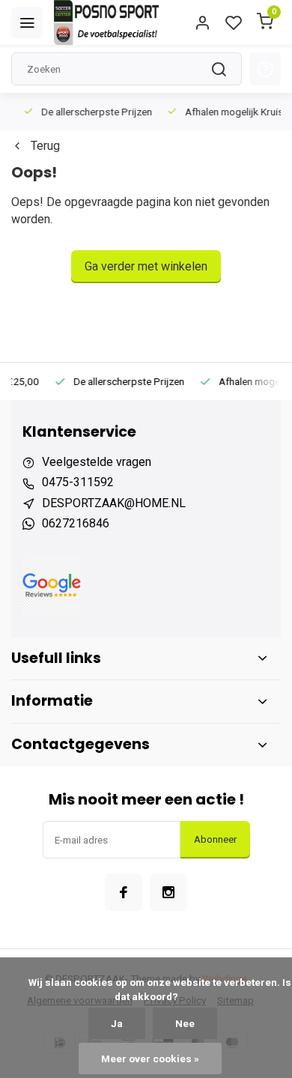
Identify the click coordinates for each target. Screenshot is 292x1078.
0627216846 (75, 523)
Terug (45, 146)
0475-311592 (78, 482)
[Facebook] (123, 892)
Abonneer (215, 839)
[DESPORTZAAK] (106, 22)
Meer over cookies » (150, 1059)
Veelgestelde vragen (96, 462)
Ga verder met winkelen (146, 266)
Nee (185, 1023)
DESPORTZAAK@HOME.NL (114, 503)
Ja (117, 1023)
